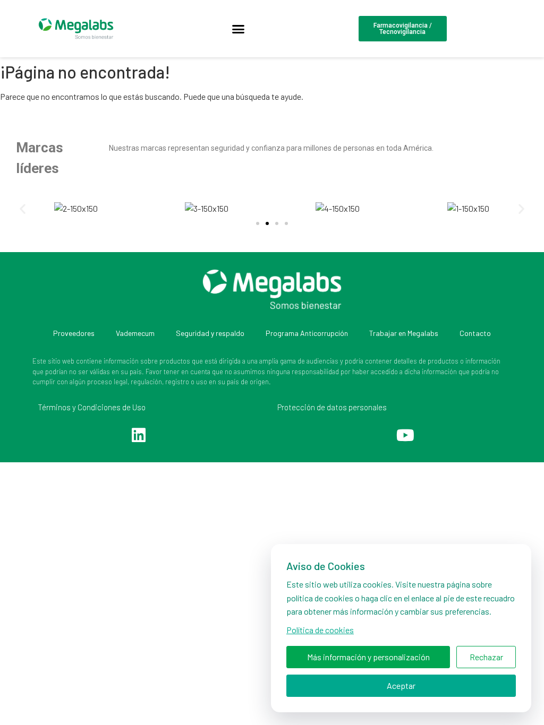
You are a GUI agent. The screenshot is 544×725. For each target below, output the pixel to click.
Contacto (475, 333)
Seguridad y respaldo (210, 333)
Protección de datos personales (332, 407)
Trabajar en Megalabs (403, 333)
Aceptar (401, 685)
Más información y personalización (368, 657)
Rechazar (486, 657)
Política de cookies (320, 630)
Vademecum (135, 333)
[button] (238, 29)
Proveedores (74, 333)
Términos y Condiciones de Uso (92, 407)
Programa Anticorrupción (307, 333)
